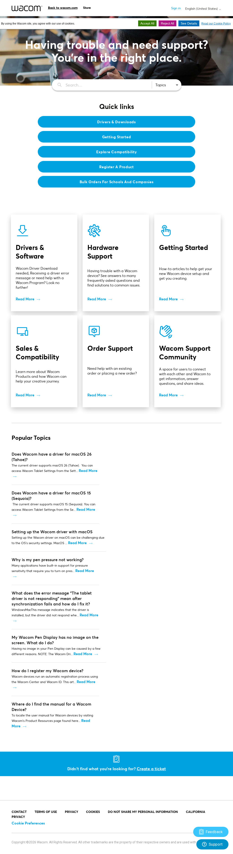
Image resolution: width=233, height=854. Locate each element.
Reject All (167, 23)
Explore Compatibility (116, 151)
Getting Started (116, 136)
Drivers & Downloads (116, 121)
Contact (19, 812)
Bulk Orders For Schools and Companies (117, 181)
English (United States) (202, 9)
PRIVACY (71, 812)
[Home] (27, 8)
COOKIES (93, 812)
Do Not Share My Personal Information (143, 812)
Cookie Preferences (28, 823)
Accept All (147, 23)
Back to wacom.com (63, 8)
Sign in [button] (176, 8)
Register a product (116, 166)
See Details (189, 23)
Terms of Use (46, 812)
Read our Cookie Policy (216, 23)
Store (87, 8)
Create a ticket (151, 768)
